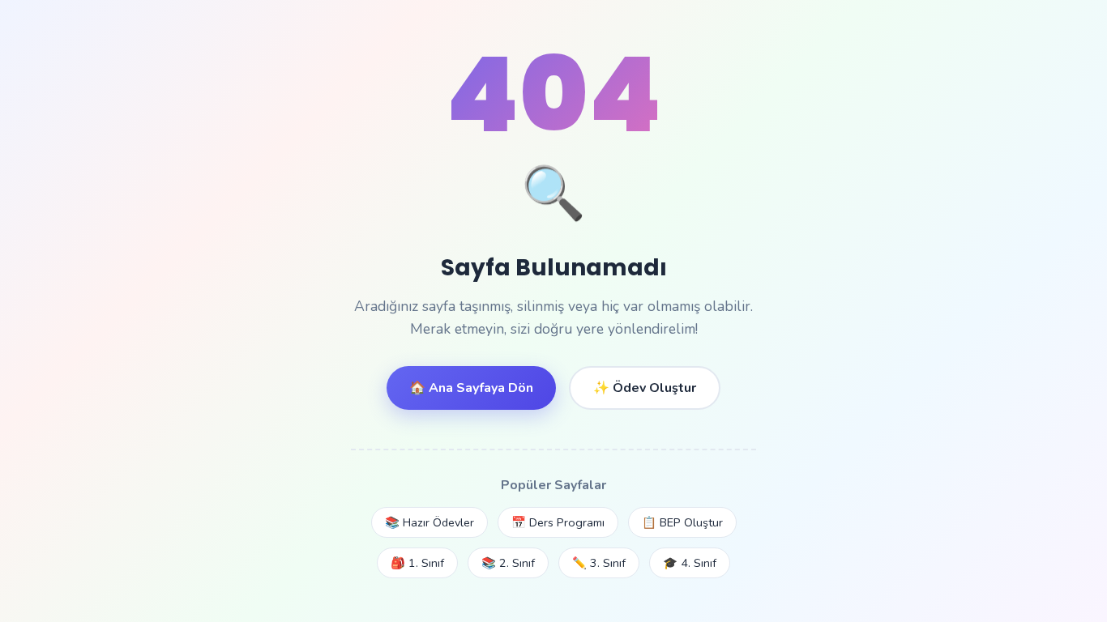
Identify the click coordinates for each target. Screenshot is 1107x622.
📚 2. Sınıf (508, 563)
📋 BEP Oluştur (682, 522)
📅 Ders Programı (558, 522)
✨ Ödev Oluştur (644, 388)
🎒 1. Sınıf (417, 563)
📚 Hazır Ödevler (429, 522)
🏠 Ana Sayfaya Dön (471, 388)
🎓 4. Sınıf (689, 563)
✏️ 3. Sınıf (599, 563)
